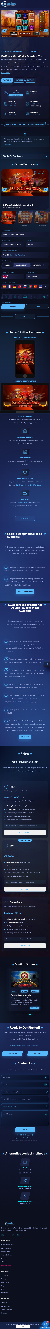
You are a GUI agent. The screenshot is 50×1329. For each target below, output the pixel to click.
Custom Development (9, 251)
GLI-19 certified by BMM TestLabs (28, 485)
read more (34, 1005)
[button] (25, 156)
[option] (25, 30)
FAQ (2, 1289)
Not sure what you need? (25, 1045)
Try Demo (4, 1275)
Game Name (6, 230)
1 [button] (13, 1014)
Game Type (6, 240)
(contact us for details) (17, 255)
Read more (5, 73)
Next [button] (46, 30)
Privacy (29, 1140)
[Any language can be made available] (45, 286)
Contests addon (22, 502)
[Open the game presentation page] (25, 979)
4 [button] (23, 1014)
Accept (23, 1326)
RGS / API (4, 1258)
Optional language (8, 282)
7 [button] (33, 1014)
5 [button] (26, 1014)
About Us (4, 1303)
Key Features (6, 261)
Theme (29, 240)
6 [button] (30, 1014)
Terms (33, 1140)
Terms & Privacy (6, 1309)
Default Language (8, 272)
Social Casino (5, 1251)
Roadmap (4, 1292)
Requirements (6, 302)
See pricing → (8, 144)
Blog (2, 1286)
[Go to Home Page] (9, 4)
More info (42, 1324)
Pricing (3, 1279)
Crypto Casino (6, 1248)
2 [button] (17, 1014)
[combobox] (25, 1106)
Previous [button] (4, 30)
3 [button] (20, 1014)
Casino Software (6, 1255)
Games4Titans (6, 1265)
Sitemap (4, 1313)
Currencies (30, 272)
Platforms (5, 292)
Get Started (5, 1282)
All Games (4, 1262)
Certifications (5, 1306)
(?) (32, 1135)
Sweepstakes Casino (7, 1245)
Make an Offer (12, 913)
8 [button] (36, 1014)
